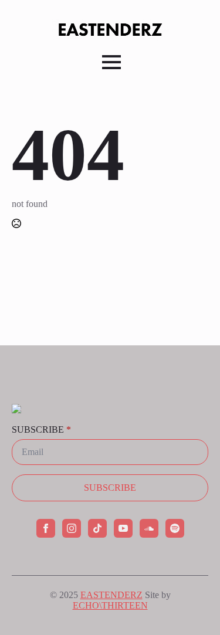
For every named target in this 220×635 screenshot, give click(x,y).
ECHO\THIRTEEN (110, 605)
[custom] (97, 528)
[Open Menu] (111, 62)
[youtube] (123, 528)
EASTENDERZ (111, 595)
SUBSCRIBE (41, 429)
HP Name (11, 354)
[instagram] (71, 528)
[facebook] (45, 528)
